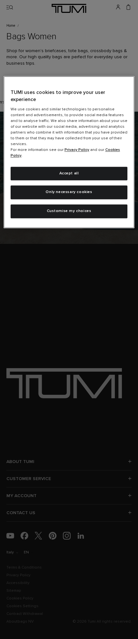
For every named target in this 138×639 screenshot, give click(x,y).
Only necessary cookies (69, 192)
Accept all (69, 173)
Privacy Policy (77, 150)
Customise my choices (69, 211)
